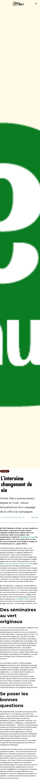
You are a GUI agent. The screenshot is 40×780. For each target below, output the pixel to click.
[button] (36, 3)
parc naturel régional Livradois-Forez (16, 564)
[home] (17, 4)
